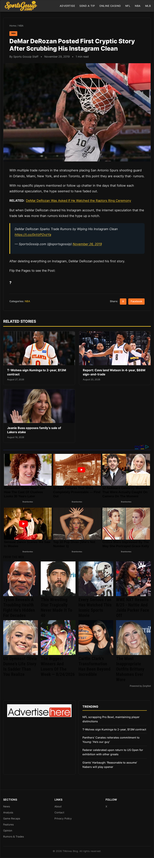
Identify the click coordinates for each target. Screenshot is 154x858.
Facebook (136, 301)
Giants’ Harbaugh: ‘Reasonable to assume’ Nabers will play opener (109, 764)
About (58, 806)
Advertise (67, 5)
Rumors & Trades (13, 836)
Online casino (110, 5)
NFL (128, 5)
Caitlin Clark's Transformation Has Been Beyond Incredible (94, 666)
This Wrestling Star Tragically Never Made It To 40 (56, 607)
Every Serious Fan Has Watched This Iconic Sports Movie (95, 607)
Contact (59, 812)
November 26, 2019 (87, 244)
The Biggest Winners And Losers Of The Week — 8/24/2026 (58, 666)
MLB (148, 5)
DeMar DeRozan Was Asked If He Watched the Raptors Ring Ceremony (78, 200)
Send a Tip (87, 5)
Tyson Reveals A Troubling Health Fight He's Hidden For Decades (19, 607)
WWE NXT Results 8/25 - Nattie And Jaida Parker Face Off (132, 607)
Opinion (7, 830)
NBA (138, 5)
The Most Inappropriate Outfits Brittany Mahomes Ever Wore (130, 669)
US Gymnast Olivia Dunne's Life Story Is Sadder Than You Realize (20, 666)
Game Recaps (11, 818)
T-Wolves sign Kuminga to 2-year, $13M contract (114, 729)
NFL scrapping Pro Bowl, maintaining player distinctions (111, 719)
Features (8, 824)
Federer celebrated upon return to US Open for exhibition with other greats (112, 752)
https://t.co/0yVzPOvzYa (33, 235)
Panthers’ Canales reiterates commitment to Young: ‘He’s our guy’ (111, 739)
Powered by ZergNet (140, 686)
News (6, 806)
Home (12, 25)
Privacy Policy (63, 818)
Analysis (8, 812)
